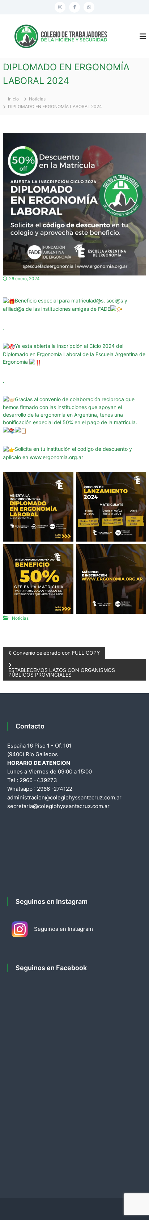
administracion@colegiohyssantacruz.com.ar (64, 797)
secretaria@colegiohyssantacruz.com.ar (58, 806)
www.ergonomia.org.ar (56, 457)
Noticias (37, 99)
